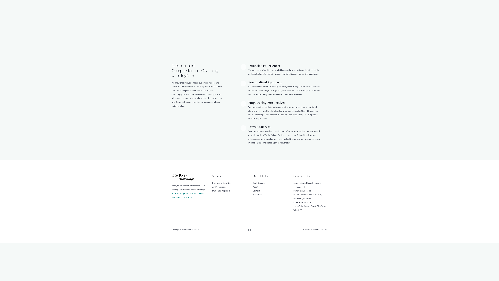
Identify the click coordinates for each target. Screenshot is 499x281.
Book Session (259, 183)
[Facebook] (249, 230)
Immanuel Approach (221, 190)
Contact (256, 190)
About (255, 187)
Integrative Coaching (221, 183)
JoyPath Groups (219, 187)
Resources (257, 194)
